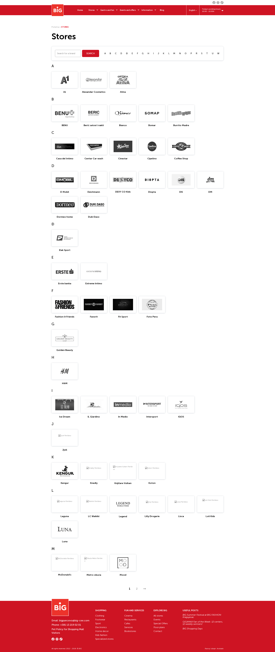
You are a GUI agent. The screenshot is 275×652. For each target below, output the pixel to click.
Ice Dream (64, 416)
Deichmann (94, 192)
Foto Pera (152, 316)
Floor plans (159, 627)
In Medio (123, 416)
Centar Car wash (94, 158)
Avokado (220, 649)
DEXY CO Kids (123, 191)
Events (157, 619)
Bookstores (130, 631)
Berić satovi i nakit (94, 125)
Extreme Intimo (93, 283)
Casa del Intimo (64, 158)
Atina (123, 92)
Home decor (102, 631)
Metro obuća (94, 574)
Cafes (127, 623)
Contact (158, 631)
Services (128, 627)
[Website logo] (58, 10)
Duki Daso (93, 216)
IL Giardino (94, 416)
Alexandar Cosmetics (93, 92)
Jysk (64, 449)
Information (147, 10)
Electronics (101, 627)
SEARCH (90, 53)
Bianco (123, 125)
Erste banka (64, 283)
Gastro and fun (107, 10)
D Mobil (64, 192)
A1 (64, 92)
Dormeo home (65, 216)
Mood (123, 574)
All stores (158, 615)
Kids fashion (101, 635)
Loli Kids (210, 516)
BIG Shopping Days (193, 629)
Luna (64, 541)
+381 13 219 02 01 (70, 624)
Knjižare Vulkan (122, 483)
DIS (181, 192)
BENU (65, 125)
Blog (162, 10)
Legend (123, 516)
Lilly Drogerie (152, 516)
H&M (64, 383)
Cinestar (123, 158)
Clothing (99, 615)
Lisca (181, 516)
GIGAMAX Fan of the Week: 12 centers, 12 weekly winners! (203, 623)
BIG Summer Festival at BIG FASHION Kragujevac (202, 616)
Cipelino (152, 158)
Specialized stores (104, 639)
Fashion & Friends (64, 316)
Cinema (128, 615)
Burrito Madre (181, 125)
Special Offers (161, 623)
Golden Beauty (64, 350)
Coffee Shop (181, 158)
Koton (152, 483)
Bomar (152, 125)
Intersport (152, 416)
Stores (92, 10)
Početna (55, 27)
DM (210, 192)
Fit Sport (123, 316)
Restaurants (130, 619)
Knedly (94, 483)
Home (80, 10)
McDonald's (64, 574)
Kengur (65, 483)
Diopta (152, 192)
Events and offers (128, 10)
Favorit (94, 316)
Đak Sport (64, 250)
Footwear (100, 619)
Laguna (65, 516)
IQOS (181, 416)
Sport (98, 623)
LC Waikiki (93, 516)
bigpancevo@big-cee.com (74, 620)
